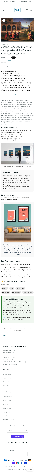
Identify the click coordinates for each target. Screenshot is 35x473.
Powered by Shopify (18, 466)
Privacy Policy (7, 374)
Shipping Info (7, 408)
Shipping (9, 59)
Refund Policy (7, 378)
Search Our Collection (9, 419)
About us (5, 416)
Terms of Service (7, 382)
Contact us (6, 385)
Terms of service (17, 469)
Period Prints (11, 466)
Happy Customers (8, 412)
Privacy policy (9, 469)
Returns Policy (7, 404)
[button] (3, 10)
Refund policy (27, 466)
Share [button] (4, 335)
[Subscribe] (26, 431)
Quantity (3, 62)
